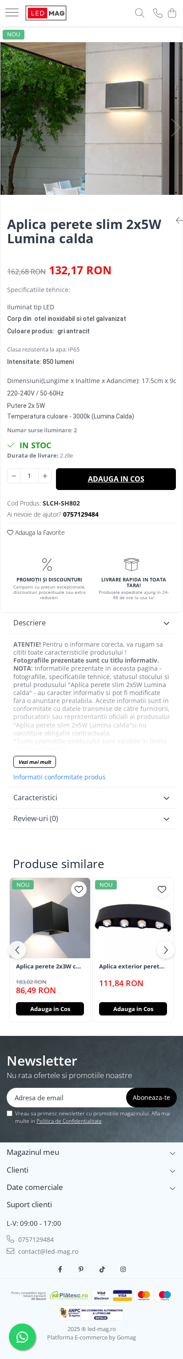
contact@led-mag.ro (47, 1251)
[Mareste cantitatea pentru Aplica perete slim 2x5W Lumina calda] (45, 475)
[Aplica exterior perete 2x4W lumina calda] (133, 918)
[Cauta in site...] (139, 13)
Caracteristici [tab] (35, 797)
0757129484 (35, 1239)
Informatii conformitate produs (59, 777)
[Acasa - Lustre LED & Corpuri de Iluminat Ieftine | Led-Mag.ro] (46, 13)
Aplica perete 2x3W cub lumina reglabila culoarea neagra (50, 966)
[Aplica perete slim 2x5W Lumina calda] (91, 118)
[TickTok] (102, 1269)
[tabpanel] (91, 118)
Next (175, 128)
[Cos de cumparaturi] (171, 13)
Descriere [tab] (29, 623)
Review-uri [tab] (35, 818)
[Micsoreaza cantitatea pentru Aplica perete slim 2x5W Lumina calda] (13, 475)
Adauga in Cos (116, 479)
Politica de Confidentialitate (69, 1121)
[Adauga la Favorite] (79, 889)
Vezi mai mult (34, 762)
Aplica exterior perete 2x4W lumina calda (131, 966)
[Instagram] (123, 1269)
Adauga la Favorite (39, 532)
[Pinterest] (81, 1269)
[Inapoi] (176, 220)
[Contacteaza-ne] (158, 13)
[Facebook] (60, 1269)
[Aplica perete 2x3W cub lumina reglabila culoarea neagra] (50, 918)
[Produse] (12, 13)
